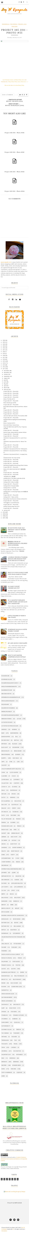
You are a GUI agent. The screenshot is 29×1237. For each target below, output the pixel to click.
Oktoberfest (16, 933)
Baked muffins (6, 736)
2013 (4, 365)
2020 (4, 351)
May (5, 384)
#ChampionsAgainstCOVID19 (10, 683)
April (5, 385)
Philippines (5, 961)
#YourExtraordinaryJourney (10, 715)
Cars (18, 761)
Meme (11, 904)
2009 (4, 514)
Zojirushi (19, 1072)
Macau (12, 894)
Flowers (13, 822)
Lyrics (13, 890)
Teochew (14, 1036)
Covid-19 (4, 786)
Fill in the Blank (6, 819)
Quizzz (4, 968)
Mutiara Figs (5, 926)
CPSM (10, 761)
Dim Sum (4, 794)
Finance (18, 819)
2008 (4, 516)
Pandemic (4, 951)
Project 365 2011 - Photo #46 (11, 445)
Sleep (3, 1008)
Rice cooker (14, 983)
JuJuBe (14, 872)
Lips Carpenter (18, 887)
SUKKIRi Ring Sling (16, 986)
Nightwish (13, 929)
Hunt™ (13, 854)
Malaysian (17, 897)
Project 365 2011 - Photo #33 (11, 504)
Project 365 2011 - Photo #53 (11, 410)
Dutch (3, 797)
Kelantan (18, 876)
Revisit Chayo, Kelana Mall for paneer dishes (15, 432)
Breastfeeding (6, 754)
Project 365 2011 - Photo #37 (11, 484)
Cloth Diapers (14, 772)
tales (12, 85)
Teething (4, 1036)
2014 (4, 363)
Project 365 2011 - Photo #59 (11, 391)
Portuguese (16, 961)
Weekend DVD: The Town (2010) (12, 457)
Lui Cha (4, 890)
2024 (4, 344)
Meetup (4, 904)
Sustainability (6, 1026)
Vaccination (17, 1051)
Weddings (12, 1058)
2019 (4, 353)
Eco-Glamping (6, 801)
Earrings (12, 797)
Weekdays (4, 1061)
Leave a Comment (7, 94)
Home (3, 854)
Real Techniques (19, 976)
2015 (4, 361)
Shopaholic (5, 1004)
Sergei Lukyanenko (7, 1001)
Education (18, 801)
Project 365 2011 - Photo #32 (11, 508)
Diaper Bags (13, 790)
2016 (4, 359)
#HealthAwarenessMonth (9, 686)
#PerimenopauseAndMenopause (11, 697)
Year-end (14, 26)
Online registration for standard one (13, 937)
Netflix (4, 929)
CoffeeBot (16, 779)
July (5, 380)
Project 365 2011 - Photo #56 (11, 397)
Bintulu (16, 740)
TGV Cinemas (5, 1033)
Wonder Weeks (16, 1065)
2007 (4, 518)
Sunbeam (14, 1018)
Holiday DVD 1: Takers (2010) (11, 497)
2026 (4, 340)
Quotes (13, 968)
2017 (4, 357)
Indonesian (5, 865)
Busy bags (16, 758)
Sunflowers (5, 1022)
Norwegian (5, 933)
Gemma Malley (15, 833)
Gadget (4, 833)
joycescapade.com (6, 262)
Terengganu (5, 1040)
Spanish (4, 1011)
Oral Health (5, 943)
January (6, 510)
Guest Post (13, 844)
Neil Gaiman (17, 926)
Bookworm (16, 747)
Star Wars (14, 1011)
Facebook (16, 811)
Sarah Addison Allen (8, 993)
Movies (16, 922)
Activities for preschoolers (10, 726)
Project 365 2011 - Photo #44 (11, 459)
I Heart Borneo (6, 861)
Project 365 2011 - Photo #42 (11, 463)
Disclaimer (4, 1231)
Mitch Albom (5, 912)
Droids (14, 794)
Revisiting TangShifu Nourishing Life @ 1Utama (16, 465)
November (7, 372)
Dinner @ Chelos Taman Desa (11, 425)
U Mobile (13, 1047)
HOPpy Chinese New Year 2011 (12, 506)
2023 (4, 346)
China (3, 772)
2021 (4, 350)
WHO (3, 1058)
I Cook (17, 858)
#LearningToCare (7, 690)
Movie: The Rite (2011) (9, 399)
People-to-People (7, 958)
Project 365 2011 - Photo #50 (11, 417)
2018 (4, 355)
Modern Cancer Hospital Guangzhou (13, 915)
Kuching (4, 883)
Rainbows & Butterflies (9, 972)
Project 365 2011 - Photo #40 (11, 472)
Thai (15, 1040)
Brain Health (5, 751)
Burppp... (4, 758)
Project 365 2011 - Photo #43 (11, 461)
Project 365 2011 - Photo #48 (11, 434)
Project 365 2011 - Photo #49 (11, 430)
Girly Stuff (14, 836)
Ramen (22, 972)
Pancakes (14, 947)
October (6, 374)
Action (19, 718)
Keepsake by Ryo (6, 876)
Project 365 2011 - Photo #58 (11, 393)
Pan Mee (4, 947)
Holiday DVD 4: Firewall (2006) (11, 486)
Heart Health (15, 851)
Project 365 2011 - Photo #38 (11, 480)
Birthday (4, 743)
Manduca (16, 901)
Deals (3, 790)
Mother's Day (6, 922)
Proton (18, 965)
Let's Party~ (5, 887)
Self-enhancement (7, 997)
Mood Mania (16, 919)
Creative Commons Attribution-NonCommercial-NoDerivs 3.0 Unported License (14, 1159)
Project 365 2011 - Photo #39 (11, 474)
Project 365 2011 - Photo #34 (11, 500)
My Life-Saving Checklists (17, 643)
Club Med (4, 776)
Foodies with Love (7, 826)
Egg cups (4, 804)
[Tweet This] (20, 94)
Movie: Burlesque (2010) (10, 402)
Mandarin (4, 901)
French (19, 826)
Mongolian (5, 919)
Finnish (4, 822)
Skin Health (16, 1004)
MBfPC (3, 894)
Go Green (4, 840)
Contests (16, 783)
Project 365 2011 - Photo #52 (11, 412)
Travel (16, 1044)
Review (3, 983)
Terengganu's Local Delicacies (11, 502)
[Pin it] (26, 94)
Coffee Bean (5, 779)
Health (4, 851)
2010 (4, 512)
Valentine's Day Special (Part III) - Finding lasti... (16, 449)
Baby (3, 733)
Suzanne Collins (7, 1029)
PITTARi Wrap (17, 943)
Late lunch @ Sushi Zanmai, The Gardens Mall (15, 415)
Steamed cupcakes (18, 1015)
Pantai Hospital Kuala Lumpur (11, 954)
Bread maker (18, 751)
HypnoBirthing (6, 858)
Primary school (6, 965)
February (6, 389)
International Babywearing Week (12, 869)
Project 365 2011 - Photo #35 (11, 495)
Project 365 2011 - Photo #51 (11, 414)
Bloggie (14, 743)
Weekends (16, 1061)
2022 (4, 348)
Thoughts (5, 1044)
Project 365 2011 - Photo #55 (11, 401)
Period (20, 958)
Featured (13, 815)
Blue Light (5, 747)
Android (4, 729)
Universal (4, 1051)
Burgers (17, 754)
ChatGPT (4, 765)
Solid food (12, 1008)
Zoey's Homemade (7, 1072)
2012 (4, 367)
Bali (16, 736)
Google (14, 840)
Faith (3, 815)
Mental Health (6, 908)
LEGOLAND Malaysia (17, 883)
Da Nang (14, 786)
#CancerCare (5, 676)
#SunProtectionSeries (8, 708)
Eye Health (5, 811)
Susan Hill (17, 1022)
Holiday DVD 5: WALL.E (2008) (11, 482)
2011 (4, 368)
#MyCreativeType (6, 693)
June (5, 382)
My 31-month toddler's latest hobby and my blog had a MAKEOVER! (17, 601)
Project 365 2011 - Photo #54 (11, 404)
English (4, 808)
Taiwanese (16, 1033)
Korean (17, 879)
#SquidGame (5, 704)
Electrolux (15, 804)
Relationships (17, 979)
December (7, 370)
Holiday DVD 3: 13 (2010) (10, 487)
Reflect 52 (5, 979)
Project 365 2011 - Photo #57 (11, 395)
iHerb (3, 1076)
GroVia (4, 844)
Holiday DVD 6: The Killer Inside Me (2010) (14, 478)
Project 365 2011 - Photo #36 (11, 489)
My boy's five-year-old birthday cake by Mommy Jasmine (17, 529)
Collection (5, 783)
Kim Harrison (5, 879)
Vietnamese (19, 1054)
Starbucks (5, 1015)
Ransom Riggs (6, 976)
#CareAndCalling (7, 679)
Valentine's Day (6, 1054)
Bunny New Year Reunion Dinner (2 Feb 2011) (15, 499)
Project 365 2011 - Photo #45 (11, 447)
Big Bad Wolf (5, 740)
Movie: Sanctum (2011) (9, 423)
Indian (18, 861)
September (7, 376)
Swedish (18, 1029)
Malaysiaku (5, 897)
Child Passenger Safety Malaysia (11, 768)
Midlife (17, 908)
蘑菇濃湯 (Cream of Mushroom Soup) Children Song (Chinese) (17, 543)
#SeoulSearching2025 (8, 701)
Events (14, 808)
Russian (4, 986)
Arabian (14, 729)
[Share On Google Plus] (24, 94)
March (5, 387)
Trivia (3, 1047)
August (6, 378)
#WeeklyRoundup (7, 711)
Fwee (15, 829)
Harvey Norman (17, 847)
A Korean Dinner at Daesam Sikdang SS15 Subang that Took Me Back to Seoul (17, 558)
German (4, 836)
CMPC (3, 761)
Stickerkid (5, 1018)
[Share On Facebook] (22, 94)
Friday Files (5, 829)
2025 (4, 342)
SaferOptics (5, 990)
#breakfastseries (7, 718)
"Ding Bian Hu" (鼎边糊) (9, 476)
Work (3, 1069)
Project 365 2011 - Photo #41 (11, 467)
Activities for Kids (7, 722)
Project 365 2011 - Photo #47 (11, 436)
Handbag (4, 847)
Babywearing (14, 733)
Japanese (4, 872)
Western (4, 1065)
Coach (14, 776)
